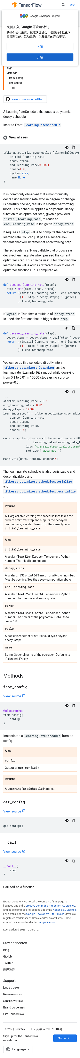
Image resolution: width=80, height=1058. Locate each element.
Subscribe (65, 1038)
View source (12, 696)
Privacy (20, 1029)
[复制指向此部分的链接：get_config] (29, 802)
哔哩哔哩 (9, 969)
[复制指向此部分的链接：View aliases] (32, 137)
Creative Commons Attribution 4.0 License (50, 905)
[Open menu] (6, 5)
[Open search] (63, 4)
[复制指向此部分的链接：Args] (15, 539)
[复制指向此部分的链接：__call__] (25, 842)
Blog (6, 950)
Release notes (12, 994)
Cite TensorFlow (13, 1014)
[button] (40, 137)
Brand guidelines (14, 1007)
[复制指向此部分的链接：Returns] (19, 506)
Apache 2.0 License (64, 909)
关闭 (40, 46)
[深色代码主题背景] (67, 147)
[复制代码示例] (73, 147)
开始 (40, 57)
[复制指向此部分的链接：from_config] (31, 687)
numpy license (46, 922)
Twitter (8, 963)
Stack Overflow (13, 1001)
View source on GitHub (27, 99)
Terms (7, 1029)
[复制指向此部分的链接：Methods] (28, 676)
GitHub (7, 956)
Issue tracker (11, 987)
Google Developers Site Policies (45, 913)
